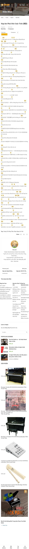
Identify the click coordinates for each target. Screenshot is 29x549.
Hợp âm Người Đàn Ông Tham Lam (7, 271)
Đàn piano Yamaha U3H (6, 387)
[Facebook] (21, 234)
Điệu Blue (17, 17)
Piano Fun (5, 525)
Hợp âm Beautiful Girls (24, 284)
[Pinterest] (27, 234)
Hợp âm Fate (3, 283)
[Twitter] (24, 234)
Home (2, 17)
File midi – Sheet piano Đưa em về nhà (9, 411)
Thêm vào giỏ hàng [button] (5, 414)
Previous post (5, 268)
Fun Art (15, 249)
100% (4, 34)
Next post (24, 268)
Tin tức (7, 17)
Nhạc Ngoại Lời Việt (18, 231)
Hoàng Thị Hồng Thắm (9, 231)
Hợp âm (11, 17)
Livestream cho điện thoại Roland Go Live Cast (11, 460)
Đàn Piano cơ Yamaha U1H (7, 436)
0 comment (11, 29)
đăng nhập (7, 327)
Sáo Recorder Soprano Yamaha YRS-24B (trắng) (11, 484)
